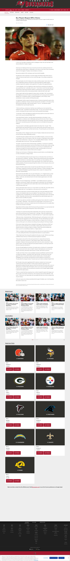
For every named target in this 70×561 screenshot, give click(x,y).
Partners (45, 533)
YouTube (66, 537)
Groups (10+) (36, 537)
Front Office (4, 531)
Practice (28, 529)
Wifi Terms (55, 533)
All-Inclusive (36, 534)
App (65, 526)
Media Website (66, 529)
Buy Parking (17, 369)
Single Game (36, 526)
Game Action (28, 528)
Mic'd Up (20, 532)
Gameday (56, 528)
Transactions (4, 529)
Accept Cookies (61, 557)
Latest (12, 526)
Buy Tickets (9, 369)
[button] (32, 339)
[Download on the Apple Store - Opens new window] (31, 549)
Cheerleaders (65, 533)
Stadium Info (55, 526)
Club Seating (36, 530)
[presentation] (64, 339)
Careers (45, 526)
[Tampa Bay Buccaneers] (35, 553)
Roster (4, 526)
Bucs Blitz (12, 530)
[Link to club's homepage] (3, 10)
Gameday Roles (45, 530)
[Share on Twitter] (49, 25)
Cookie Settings (45, 557)
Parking (56, 529)
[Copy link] (52, 25)
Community (11, 532)
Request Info (36, 539)
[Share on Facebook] (47, 25)
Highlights (20, 530)
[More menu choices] (30, 9)
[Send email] (51, 25)
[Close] (68, 558)
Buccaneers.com (36, 487)
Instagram (65, 542)
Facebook (66, 539)
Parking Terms (56, 535)
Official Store (65, 528)
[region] (35, 558)
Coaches (4, 528)
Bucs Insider (19, 533)
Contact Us (45, 532)
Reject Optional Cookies (53, 557)
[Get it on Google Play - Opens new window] (38, 550)
